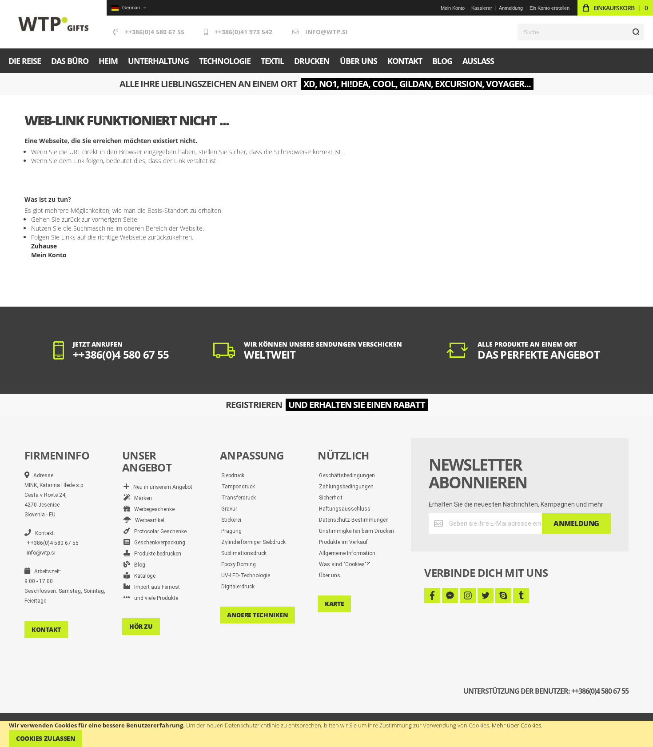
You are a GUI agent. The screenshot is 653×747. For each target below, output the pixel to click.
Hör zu (140, 626)
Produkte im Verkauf (343, 542)
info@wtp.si (326, 32)
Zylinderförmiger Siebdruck (253, 542)
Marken (141, 498)
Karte (334, 603)
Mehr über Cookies (516, 725)
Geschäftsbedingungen (347, 475)
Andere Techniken (257, 615)
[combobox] (581, 32)
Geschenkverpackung (157, 542)
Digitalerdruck (238, 586)
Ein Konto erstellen (549, 8)
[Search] (635, 32)
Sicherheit (330, 498)
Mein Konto (453, 8)
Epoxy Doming (238, 564)
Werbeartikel (147, 520)
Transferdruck (238, 498)
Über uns (329, 575)
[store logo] (53, 24)
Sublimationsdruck (244, 553)
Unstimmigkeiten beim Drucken (356, 531)
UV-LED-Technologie (245, 575)
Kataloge (142, 576)
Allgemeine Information (347, 553)
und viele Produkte (154, 598)
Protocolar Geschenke (158, 531)
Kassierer (481, 8)
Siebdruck (232, 475)
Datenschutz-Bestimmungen (354, 520)
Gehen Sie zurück (55, 219)
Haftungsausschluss (344, 509)
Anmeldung (511, 8)
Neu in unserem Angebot (160, 487)
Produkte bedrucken (155, 554)
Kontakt (46, 629)
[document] (326, 734)
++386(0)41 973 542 (243, 32)
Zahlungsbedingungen (346, 486)
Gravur (229, 509)
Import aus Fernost (155, 587)
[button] (129, 8)
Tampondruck (238, 486)
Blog (137, 565)
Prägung (231, 531)
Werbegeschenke (152, 509)
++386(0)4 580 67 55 (154, 32)
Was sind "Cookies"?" (344, 564)
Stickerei (231, 520)
